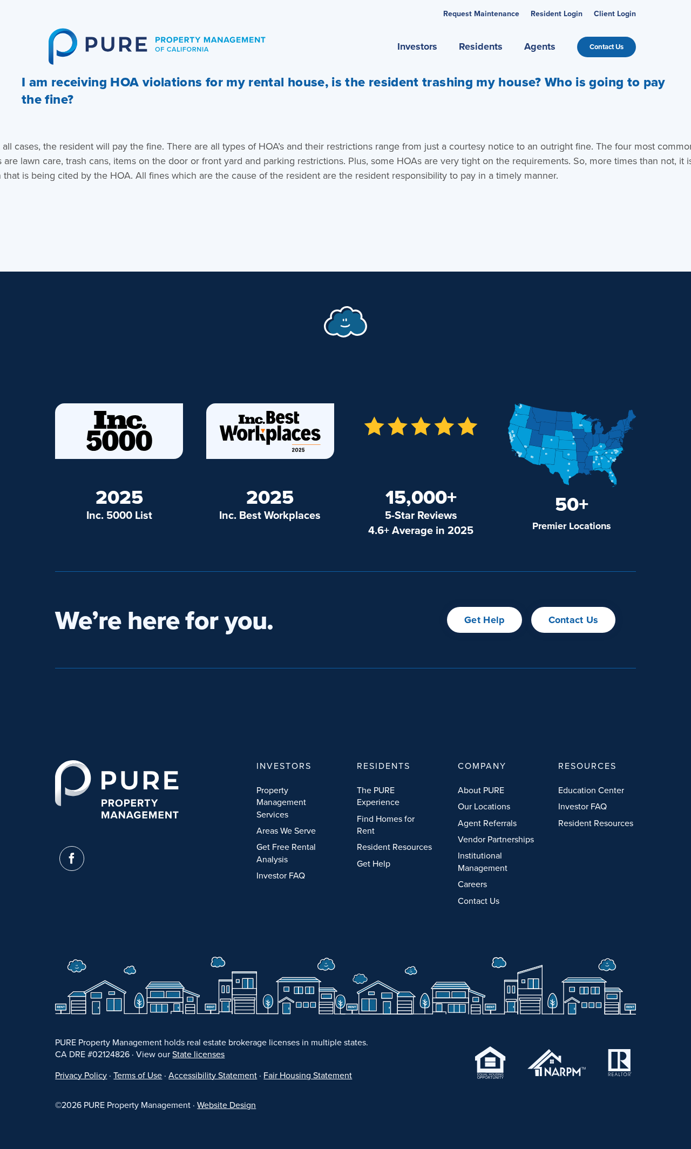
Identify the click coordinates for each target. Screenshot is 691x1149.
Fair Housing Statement (307, 1075)
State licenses (198, 1054)
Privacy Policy (81, 1075)
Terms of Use (137, 1075)
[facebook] (71, 858)
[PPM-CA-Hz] (157, 32)
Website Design (226, 1105)
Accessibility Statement (212, 1075)
